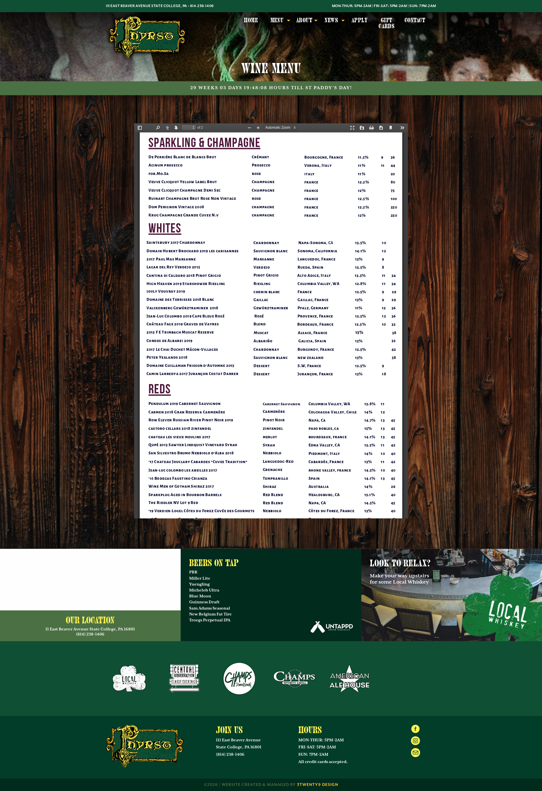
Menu (277, 20)
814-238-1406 (202, 6)
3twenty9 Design (317, 785)
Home (251, 20)
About (304, 20)
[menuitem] (251, 23)
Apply (359, 20)
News (331, 20)
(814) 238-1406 (230, 754)
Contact (415, 20)
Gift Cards (386, 23)
